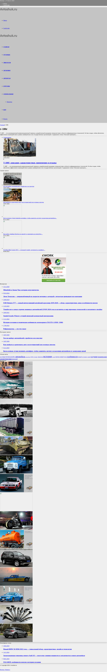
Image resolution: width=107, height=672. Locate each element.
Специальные (8, 94)
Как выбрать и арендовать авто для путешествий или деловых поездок (23, 202)
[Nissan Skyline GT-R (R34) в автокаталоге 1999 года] (16, 604)
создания (94, 357)
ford (1, 357)
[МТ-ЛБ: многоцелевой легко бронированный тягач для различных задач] (16, 454)
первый (80, 357)
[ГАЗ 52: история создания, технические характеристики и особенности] (16, 473)
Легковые (6, 70)
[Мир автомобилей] (8, 11)
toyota (8, 357)
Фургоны (6, 86)
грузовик (35, 357)
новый (62, 357)
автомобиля (28, 356)
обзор (65, 357)
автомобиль (20, 357)
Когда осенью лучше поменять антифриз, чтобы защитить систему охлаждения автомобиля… (30, 218)
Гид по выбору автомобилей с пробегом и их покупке (18, 186)
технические (102, 357)
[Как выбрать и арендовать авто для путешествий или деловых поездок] (12, 200)
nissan (3, 357)
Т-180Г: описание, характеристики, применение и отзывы (30, 163)
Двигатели (7, 62)
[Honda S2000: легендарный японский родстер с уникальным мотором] (16, 398)
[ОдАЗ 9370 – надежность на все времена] (16, 435)
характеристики (6, 359)
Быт (4, 109)
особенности (72, 357)
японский (15, 359)
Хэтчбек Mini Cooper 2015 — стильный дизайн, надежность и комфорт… (24, 250)
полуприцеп (84, 357)
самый (88, 357)
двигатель (40, 357)
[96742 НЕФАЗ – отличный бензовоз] (16, 548)
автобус (12, 357)
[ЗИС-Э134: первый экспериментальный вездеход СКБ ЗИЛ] (16, 510)
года (32, 357)
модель (58, 357)
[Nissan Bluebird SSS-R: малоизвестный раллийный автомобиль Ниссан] (16, 491)
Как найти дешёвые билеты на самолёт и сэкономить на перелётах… (23, 234)
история (47, 356)
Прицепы (9, 102)
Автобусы (6, 78)
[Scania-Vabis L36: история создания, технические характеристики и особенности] (16, 417)
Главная (2, 125)
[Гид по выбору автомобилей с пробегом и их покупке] (12, 185)
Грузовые (6, 54)
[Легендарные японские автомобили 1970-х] (16, 379)
